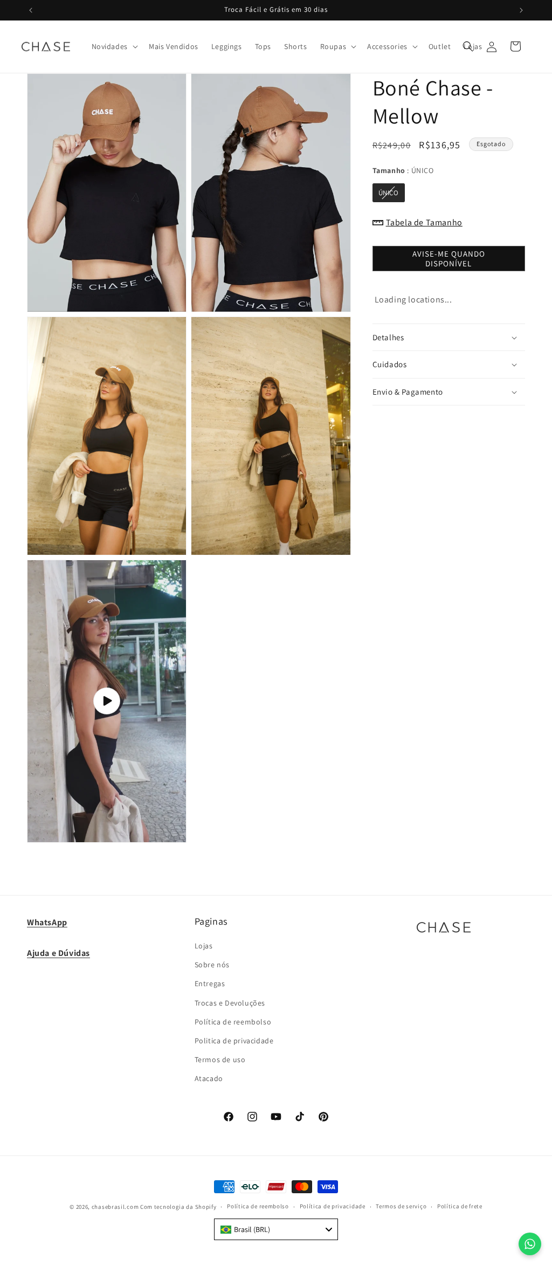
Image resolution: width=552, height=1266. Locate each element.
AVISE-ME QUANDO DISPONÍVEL (448, 259)
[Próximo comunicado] (521, 10)
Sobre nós (212, 964)
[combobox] (276, 1229)
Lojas (204, 946)
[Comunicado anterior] (31, 10)
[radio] (388, 192)
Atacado (209, 1078)
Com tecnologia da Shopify (178, 1206)
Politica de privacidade (234, 1040)
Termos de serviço (401, 1206)
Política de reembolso (233, 1022)
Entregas (210, 983)
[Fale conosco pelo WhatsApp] (530, 1244)
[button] (113, 46)
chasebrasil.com (115, 1206)
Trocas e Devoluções (230, 1003)
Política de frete (459, 1206)
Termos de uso (220, 1059)
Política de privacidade (332, 1206)
